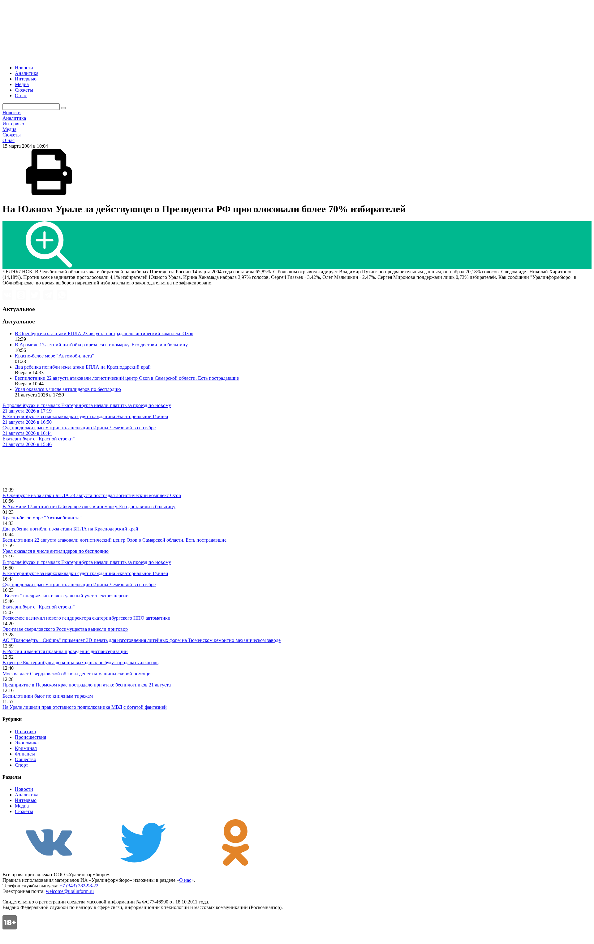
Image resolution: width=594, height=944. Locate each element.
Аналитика (26, 73)
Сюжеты (24, 90)
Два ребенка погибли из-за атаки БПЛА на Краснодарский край (83, 367)
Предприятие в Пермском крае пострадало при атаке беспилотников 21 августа (86, 684)
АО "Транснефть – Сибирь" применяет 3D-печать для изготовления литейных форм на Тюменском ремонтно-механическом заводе (141, 640)
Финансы (25, 753)
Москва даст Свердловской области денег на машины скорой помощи (76, 673)
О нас (21, 95)
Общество (25, 759)
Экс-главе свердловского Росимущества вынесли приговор (65, 629)
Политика (25, 731)
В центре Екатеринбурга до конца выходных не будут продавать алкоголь (80, 662)
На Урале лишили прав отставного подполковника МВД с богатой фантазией (84, 707)
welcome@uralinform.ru (70, 891)
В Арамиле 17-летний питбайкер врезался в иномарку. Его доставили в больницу (101, 344)
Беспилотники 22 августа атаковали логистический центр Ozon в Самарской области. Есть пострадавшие (127, 378)
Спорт (21, 765)
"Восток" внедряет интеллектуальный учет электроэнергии (65, 595)
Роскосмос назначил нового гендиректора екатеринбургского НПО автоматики (86, 618)
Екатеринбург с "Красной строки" (38, 606)
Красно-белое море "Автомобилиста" (54, 355)
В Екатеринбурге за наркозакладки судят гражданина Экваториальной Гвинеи (85, 573)
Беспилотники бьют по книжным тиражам (47, 696)
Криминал (26, 748)
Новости (24, 67)
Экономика (27, 742)
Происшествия (30, 737)
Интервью (26, 78)
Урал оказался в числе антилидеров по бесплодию (68, 389)
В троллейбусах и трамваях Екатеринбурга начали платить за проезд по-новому (86, 562)
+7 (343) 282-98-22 (79, 885)
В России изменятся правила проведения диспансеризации (65, 651)
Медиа (22, 84)
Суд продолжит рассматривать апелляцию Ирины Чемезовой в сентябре (79, 584)
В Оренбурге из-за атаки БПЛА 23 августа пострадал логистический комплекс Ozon (104, 333)
